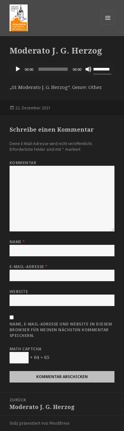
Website (19, 291)
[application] (62, 69)
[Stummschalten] (88, 69)
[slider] (102, 68)
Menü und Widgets (107, 24)
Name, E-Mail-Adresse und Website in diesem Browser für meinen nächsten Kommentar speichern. (61, 329)
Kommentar (23, 162)
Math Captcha (26, 349)
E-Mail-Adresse (29, 266)
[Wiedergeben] (18, 69)
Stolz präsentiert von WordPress (40, 423)
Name (17, 242)
